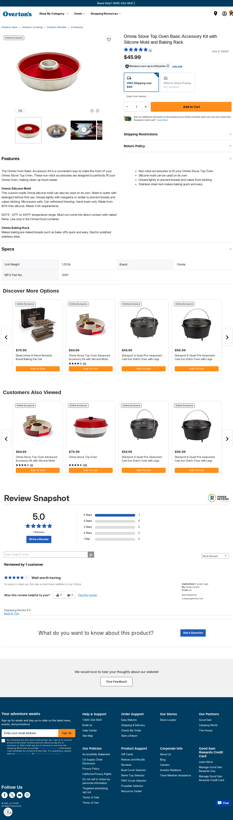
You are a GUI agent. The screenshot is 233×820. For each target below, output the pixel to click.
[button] (53, 14)
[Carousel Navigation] (81, 110)
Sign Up (67, 732)
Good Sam (205, 719)
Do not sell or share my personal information (96, 781)
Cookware (77, 27)
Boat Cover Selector (133, 770)
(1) (150, 50)
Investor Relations (170, 770)
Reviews (126, 764)
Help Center (89, 730)
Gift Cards (127, 754)
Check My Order (131, 730)
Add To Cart (38, 368)
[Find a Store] (215, 14)
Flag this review (87, 595)
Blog (162, 759)
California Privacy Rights (96, 773)
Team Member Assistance (175, 775)
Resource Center (131, 791)
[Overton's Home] (17, 14)
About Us (165, 754)
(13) (85, 465)
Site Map (87, 735)
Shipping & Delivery (133, 725)
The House (205, 730)
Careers (165, 764)
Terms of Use (90, 802)
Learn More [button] (162, 120)
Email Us (87, 725)
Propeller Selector (132, 785)
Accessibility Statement (96, 754)
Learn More (206, 761)
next (227, 337)
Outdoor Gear (9, 27)
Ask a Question (193, 632)
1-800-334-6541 (92, 719)
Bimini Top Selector (133, 775)
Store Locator (168, 719)
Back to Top (11, 613)
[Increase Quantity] (146, 107)
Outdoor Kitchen (56, 27)
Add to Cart (191, 107)
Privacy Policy (90, 768)
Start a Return (129, 735)
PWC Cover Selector (133, 780)
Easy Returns (129, 719)
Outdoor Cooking (32, 27)
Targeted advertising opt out (95, 790)
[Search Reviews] (91, 554)
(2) (84, 363)
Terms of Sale (90, 797)
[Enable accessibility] (8, 812)
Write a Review (39, 539)
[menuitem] (53, 14)
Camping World (208, 725)
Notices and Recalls (133, 759)
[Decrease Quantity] (126, 107)
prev (6, 337)
